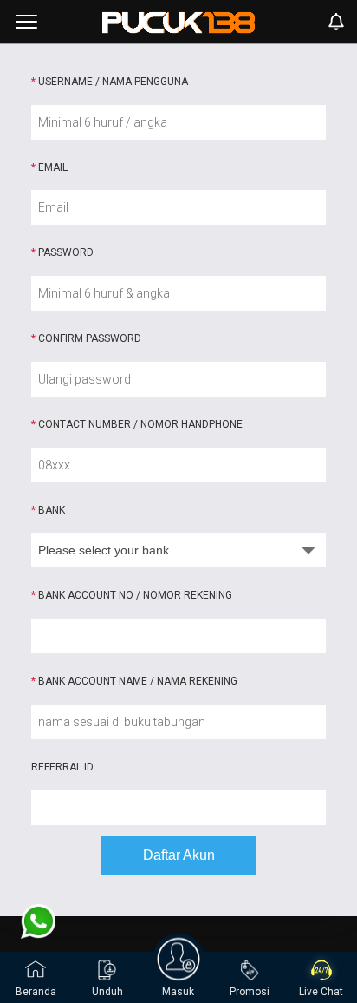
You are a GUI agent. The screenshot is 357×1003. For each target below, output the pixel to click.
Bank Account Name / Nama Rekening (134, 681)
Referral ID (62, 767)
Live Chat (321, 992)
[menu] (26, 22)
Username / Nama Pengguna (109, 81)
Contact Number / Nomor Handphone (137, 424)
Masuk (178, 992)
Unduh (107, 992)
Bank (48, 510)
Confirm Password (86, 338)
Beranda (36, 992)
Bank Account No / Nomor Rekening (131, 595)
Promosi (249, 992)
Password (62, 252)
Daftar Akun (179, 855)
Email (49, 167)
